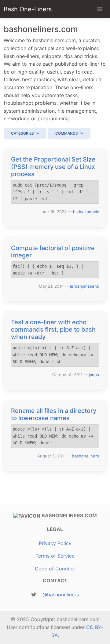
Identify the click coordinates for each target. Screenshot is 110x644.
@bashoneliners (60, 594)
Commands (66, 133)
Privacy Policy (55, 543)
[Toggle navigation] (100, 9)
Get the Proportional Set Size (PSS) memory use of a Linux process (53, 167)
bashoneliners (85, 455)
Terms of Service (55, 556)
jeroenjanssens (84, 286)
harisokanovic (86, 211)
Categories (22, 133)
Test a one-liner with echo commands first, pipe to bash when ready (53, 329)
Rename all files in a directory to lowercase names (53, 414)
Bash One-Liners (28, 9)
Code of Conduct (55, 569)
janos (94, 374)
